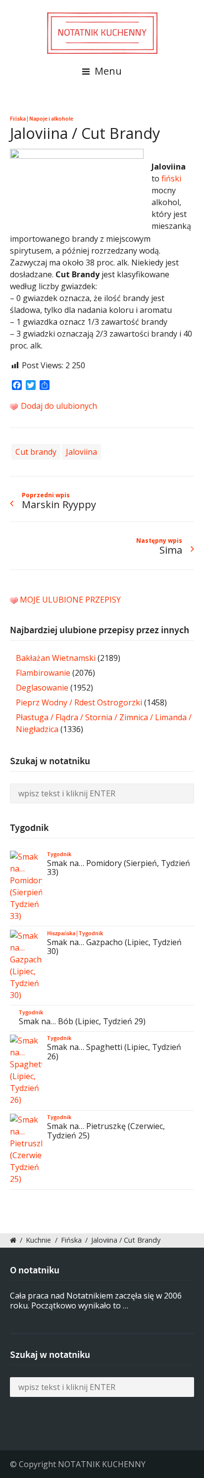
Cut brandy (35, 451)
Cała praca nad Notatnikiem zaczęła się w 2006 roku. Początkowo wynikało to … (96, 1300)
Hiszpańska (61, 933)
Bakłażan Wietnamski (56, 657)
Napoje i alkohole (51, 119)
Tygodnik (59, 854)
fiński (171, 178)
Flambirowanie (43, 672)
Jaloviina (81, 451)
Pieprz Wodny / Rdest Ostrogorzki (79, 702)
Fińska (18, 119)
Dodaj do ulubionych (58, 405)
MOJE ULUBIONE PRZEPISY (70, 599)
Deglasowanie (42, 687)
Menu (107, 71)
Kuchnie (38, 1240)
